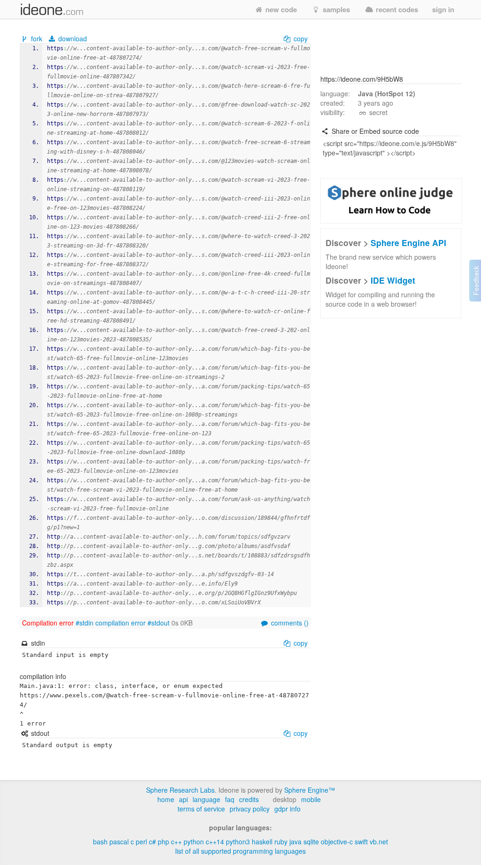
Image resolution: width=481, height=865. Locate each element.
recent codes (396, 9)
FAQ (229, 799)
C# (152, 841)
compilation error (120, 622)
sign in (443, 9)
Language (206, 799)
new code (280, 9)
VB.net (379, 841)
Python (194, 841)
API (183, 799)
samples (335, 9)
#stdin (84, 622)
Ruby (280, 841)
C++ (176, 841)
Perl (141, 841)
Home (165, 799)
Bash (100, 841)
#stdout (158, 622)
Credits (249, 799)
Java (295, 841)
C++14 (215, 841)
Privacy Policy (250, 808)
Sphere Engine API (408, 242)
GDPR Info (287, 808)
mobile (311, 799)
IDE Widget (393, 280)
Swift (361, 841)
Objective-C (337, 841)
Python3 (238, 841)
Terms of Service (201, 808)
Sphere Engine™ (309, 790)
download (71, 38)
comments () (289, 622)
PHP (163, 841)
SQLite (311, 841)
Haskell (262, 841)
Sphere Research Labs (180, 790)
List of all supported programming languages (240, 851)
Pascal (119, 841)
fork (36, 38)
